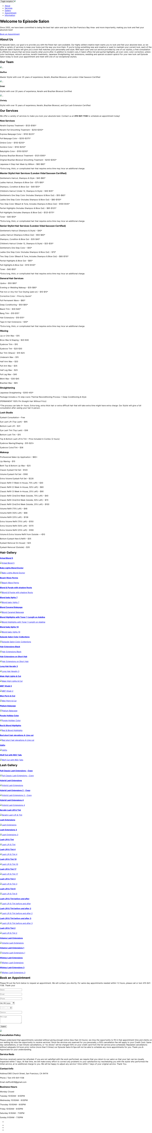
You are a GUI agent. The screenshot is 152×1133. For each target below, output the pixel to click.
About (7, 6)
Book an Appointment (10, 34)
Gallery (8, 10)
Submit (3, 1026)
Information (10, 15)
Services (8, 8)
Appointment (10, 13)
